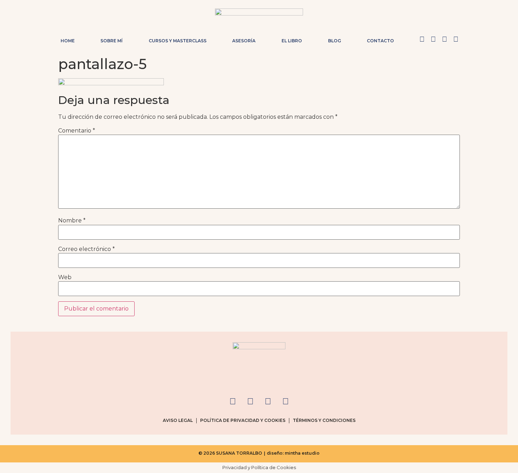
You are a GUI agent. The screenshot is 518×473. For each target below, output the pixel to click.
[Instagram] (422, 39)
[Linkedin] (455, 39)
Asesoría (243, 40)
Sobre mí (111, 40)
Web (65, 277)
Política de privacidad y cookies (242, 420)
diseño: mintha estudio (293, 453)
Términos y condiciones (324, 420)
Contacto (380, 40)
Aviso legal (178, 420)
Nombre (72, 220)
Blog (334, 40)
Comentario (76, 131)
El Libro (292, 40)
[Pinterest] (444, 39)
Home (68, 40)
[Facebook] (433, 39)
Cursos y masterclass (177, 40)
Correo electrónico (86, 249)
